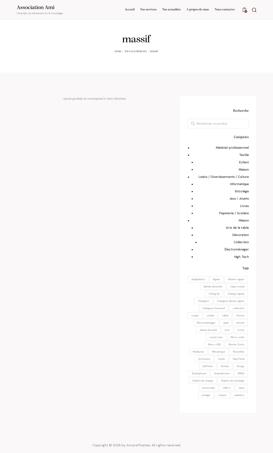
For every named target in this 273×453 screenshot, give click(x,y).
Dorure (240, 315)
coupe (195, 315)
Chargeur (203, 301)
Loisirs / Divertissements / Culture (224, 177)
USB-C (227, 388)
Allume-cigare (236, 279)
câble (225, 315)
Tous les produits (135, 51)
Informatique (239, 184)
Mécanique (218, 351)
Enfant (244, 162)
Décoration (240, 235)
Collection (241, 242)
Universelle (208, 388)
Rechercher (191, 123)
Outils (221, 359)
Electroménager (206, 322)
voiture (222, 395)
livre (227, 330)
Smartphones (222, 373)
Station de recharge (232, 380)
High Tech (241, 257)
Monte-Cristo (236, 344)
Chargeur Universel (213, 308)
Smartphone (199, 373)
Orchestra (204, 359)
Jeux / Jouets (239, 198)
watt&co (239, 395)
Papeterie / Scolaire (234, 213)
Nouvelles (238, 351)
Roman (225, 366)
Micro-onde (237, 337)
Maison (244, 169)
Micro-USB (214, 344)
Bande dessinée (213, 286)
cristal (210, 315)
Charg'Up (214, 293)
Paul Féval (238, 359)
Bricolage (242, 191)
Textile (244, 155)
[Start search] (254, 10)
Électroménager (237, 249)
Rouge (240, 366)
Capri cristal (237, 286)
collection (238, 308)
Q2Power (208, 366)
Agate (216, 279)
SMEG (241, 373)
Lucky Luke (216, 337)
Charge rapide (236, 293)
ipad (225, 322)
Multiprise (198, 351)
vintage (206, 395)
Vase (241, 388)
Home (118, 51)
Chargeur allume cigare (230, 301)
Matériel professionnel (232, 148)
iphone (240, 322)
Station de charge (202, 380)
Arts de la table (237, 228)
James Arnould (208, 330)
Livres (244, 206)
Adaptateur (198, 279)
